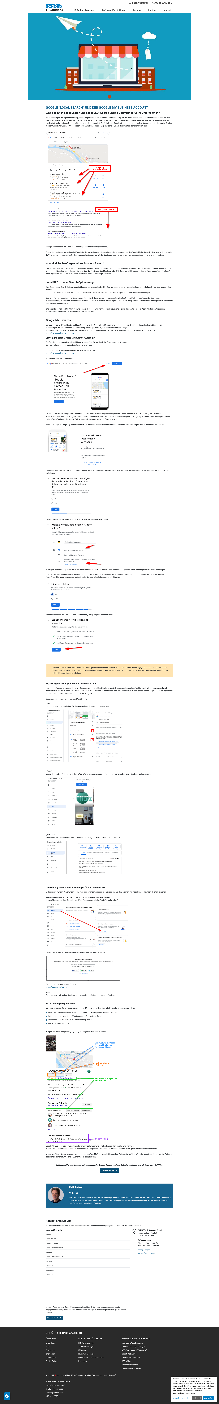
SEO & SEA (126, 1361)
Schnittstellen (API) (129, 1354)
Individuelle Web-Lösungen (132, 1343)
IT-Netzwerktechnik (85, 1343)
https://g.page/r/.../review (56, 987)
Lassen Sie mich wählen (181, 1398)
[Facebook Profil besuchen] (73, 1193)
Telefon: (49, 1253)
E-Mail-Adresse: (52, 1244)
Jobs (48, 1347)
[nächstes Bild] (109, 97)
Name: (48, 1235)
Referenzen (82, 1361)
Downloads (50, 1350)
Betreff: (49, 1262)
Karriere (152, 10)
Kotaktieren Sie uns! (109, 1170)
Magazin (167, 10)
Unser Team (50, 1343)
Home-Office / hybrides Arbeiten (91, 1357)
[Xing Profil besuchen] (70, 1193)
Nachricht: (50, 1271)
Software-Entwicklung (113, 10)
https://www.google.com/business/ (60, 333)
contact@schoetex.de (146, 1253)
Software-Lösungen (86, 1347)
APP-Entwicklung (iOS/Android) (134, 1350)
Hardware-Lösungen (86, 1354)
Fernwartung (139, 2)
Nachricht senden (54, 1318)
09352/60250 (163, 2)
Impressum (50, 1354)
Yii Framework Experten (131, 1368)
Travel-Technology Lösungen (133, 1347)
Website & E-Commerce (131, 1357)
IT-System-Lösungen (84, 10)
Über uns (136, 10)
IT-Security (82, 1350)
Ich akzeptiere (208, 1398)
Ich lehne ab (197, 1398)
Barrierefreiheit (52, 1361)
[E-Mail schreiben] (77, 1193)
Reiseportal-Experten (130, 1365)
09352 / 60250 (144, 1250)
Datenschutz (51, 1357)
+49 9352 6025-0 (53, 1396)
